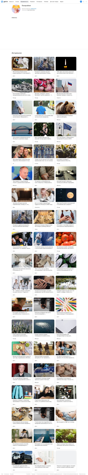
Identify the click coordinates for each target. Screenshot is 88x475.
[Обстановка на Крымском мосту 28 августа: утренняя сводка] (22, 133)
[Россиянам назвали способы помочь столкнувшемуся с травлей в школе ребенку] (22, 439)
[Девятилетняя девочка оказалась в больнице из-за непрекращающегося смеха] (22, 264)
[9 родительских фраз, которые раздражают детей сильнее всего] (44, 286)
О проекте (28, 474)
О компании (6, 474)
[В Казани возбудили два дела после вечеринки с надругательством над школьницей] (44, 308)
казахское (33, 8)
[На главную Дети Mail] (5, 1)
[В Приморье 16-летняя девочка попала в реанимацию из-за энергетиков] (66, 264)
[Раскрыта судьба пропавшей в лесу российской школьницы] (22, 220)
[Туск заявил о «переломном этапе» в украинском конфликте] (22, 176)
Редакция (33, 474)
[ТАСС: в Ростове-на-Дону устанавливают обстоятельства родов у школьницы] (44, 264)
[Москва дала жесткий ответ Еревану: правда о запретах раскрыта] (66, 89)
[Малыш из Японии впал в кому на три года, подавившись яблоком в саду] (22, 351)
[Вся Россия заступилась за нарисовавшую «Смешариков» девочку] (66, 308)
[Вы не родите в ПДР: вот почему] (66, 417)
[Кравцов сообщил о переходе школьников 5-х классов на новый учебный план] (22, 395)
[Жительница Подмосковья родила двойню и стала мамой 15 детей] (22, 67)
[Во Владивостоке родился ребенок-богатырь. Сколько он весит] (66, 373)
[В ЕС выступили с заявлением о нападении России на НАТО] (66, 133)
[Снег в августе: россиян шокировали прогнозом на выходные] (22, 330)
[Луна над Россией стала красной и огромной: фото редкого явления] (66, 198)
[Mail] (2, 1)
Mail (2, 474)
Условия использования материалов (70, 474)
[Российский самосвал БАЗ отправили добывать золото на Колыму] (22, 461)
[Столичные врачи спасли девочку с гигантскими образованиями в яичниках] (44, 242)
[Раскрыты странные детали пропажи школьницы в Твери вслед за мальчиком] (44, 67)
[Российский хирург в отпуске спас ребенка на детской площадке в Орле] (44, 461)
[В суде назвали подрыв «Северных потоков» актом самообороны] (44, 330)
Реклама (11, 474)
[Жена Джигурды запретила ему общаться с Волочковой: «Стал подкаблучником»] (22, 154)
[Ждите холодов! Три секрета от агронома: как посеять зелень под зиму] (66, 439)
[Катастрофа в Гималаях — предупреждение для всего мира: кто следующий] (22, 89)
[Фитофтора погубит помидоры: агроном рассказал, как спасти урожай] (66, 242)
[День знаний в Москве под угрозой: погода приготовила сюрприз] (44, 133)
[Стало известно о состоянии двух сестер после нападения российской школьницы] (44, 111)
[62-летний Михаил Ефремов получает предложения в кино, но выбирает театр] (22, 373)
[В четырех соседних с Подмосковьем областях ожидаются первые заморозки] (66, 154)
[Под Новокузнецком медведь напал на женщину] (66, 111)
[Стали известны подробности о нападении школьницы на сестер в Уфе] (44, 417)
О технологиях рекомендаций (42, 474)
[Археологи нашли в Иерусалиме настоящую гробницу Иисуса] (44, 220)
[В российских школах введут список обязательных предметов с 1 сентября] (22, 417)
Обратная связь (82, 474)
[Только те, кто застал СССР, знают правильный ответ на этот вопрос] (44, 154)
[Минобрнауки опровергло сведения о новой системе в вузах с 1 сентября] (66, 395)
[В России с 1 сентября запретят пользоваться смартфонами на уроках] (66, 220)
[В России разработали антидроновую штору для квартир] (66, 330)
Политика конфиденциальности (56, 474)
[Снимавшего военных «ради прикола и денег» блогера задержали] (44, 373)
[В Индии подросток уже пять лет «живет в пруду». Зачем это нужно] (66, 286)
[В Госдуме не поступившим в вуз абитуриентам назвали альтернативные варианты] (44, 439)
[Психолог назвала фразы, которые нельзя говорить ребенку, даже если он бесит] (66, 461)
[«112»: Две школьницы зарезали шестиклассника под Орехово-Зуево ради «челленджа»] (66, 67)
